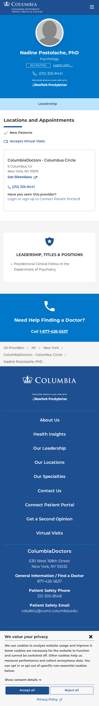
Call (49, 331)
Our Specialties (49, 477)
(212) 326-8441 (51, 73)
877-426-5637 (49, 581)
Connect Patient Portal (49, 505)
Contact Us (49, 491)
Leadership (47, 104)
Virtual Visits (49, 534)
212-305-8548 (50, 596)
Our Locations (49, 463)
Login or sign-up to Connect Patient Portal (42, 199)
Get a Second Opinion (49, 519)
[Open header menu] (91, 6)
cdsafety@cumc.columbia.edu (49, 611)
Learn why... (63, 65)
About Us (49, 421)
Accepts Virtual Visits (27, 141)
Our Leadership (49, 449)
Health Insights (49, 435)
